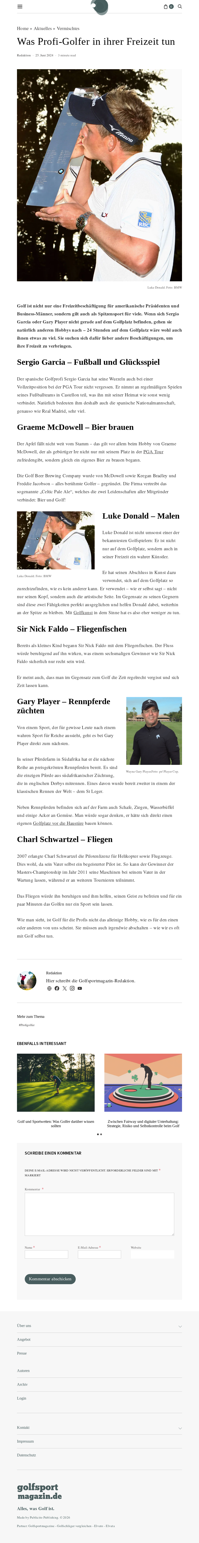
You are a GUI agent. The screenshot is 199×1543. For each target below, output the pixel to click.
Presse (22, 1353)
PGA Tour (153, 451)
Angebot (23, 1339)
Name (30, 1247)
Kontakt (23, 1427)
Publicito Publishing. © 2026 (50, 1517)
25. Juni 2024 (44, 55)
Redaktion (24, 55)
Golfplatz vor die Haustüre (58, 823)
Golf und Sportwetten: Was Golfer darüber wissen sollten (55, 1123)
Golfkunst (83, 612)
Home (23, 28)
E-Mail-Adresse (89, 1247)
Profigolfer (27, 1025)
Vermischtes (68, 28)
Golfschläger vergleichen (74, 1526)
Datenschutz (26, 1455)
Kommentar (33, 1189)
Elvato (98, 1526)
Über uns (24, 1326)
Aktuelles (43, 28)
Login (21, 1398)
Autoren (23, 1371)
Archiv (22, 1384)
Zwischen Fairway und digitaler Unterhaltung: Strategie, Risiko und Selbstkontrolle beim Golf (143, 1123)
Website (136, 1247)
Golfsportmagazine (41, 1526)
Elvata (110, 1526)
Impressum (25, 1441)
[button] (98, 1134)
